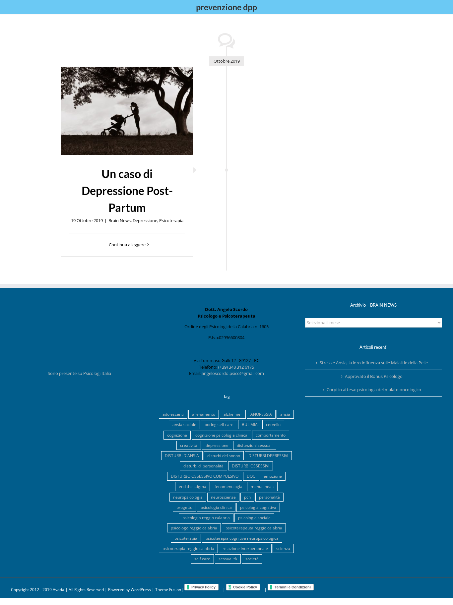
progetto (184, 507)
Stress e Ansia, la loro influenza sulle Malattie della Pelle (374, 363)
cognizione (177, 435)
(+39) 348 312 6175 (236, 367)
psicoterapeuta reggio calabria (254, 527)
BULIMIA (250, 424)
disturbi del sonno (223, 455)
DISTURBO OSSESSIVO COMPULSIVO (204, 476)
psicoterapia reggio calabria (188, 548)
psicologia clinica (216, 507)
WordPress (141, 589)
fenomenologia (228, 486)
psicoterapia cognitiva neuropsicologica (242, 538)
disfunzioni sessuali (255, 445)
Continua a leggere (127, 245)
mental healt (262, 486)
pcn (247, 497)
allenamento (203, 414)
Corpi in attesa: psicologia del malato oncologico (374, 390)
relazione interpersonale (245, 548)
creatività (188, 445)
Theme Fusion (168, 589)
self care (202, 558)
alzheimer (233, 414)
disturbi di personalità (203, 465)
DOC (251, 476)
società (252, 558)
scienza (283, 548)
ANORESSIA (261, 414)
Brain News (119, 220)
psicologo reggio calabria (194, 527)
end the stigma (192, 486)
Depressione (145, 220)
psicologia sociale (254, 517)
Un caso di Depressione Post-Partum (127, 190)
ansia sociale (184, 424)
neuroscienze (223, 497)
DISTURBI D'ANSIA (182, 455)
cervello (273, 424)
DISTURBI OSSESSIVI (250, 465)
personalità (269, 497)
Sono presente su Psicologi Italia (79, 373)
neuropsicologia (188, 497)
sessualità (228, 558)
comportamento (271, 435)
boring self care (219, 424)
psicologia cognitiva (258, 507)
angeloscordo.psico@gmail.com (233, 373)
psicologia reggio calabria (206, 517)
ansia (285, 414)
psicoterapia (185, 538)
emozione (273, 476)
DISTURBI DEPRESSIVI (268, 455)
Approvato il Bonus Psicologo (374, 376)
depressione (217, 445)
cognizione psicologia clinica (221, 435)
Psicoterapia (171, 220)
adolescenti (173, 414)
